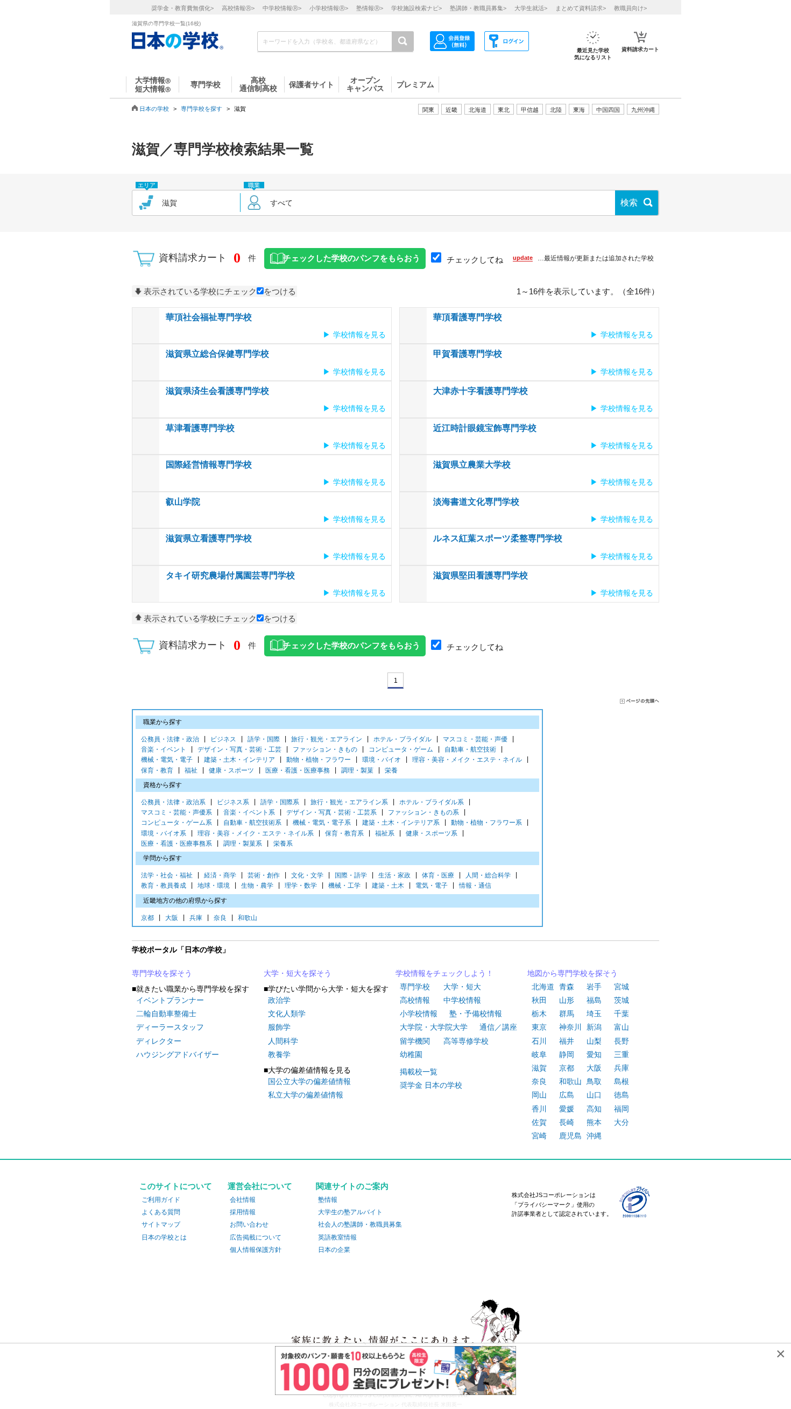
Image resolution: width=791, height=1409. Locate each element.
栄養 (391, 770)
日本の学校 (154, 108)
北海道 (477, 110)
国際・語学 (351, 875)
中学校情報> (282, 8)
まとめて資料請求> (580, 8)
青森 (566, 986)
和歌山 (247, 918)
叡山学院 (183, 501)
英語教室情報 (337, 1237)
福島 (594, 1000)
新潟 (594, 1027)
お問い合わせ (249, 1224)
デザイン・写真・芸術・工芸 (239, 749)
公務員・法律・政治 (170, 739)
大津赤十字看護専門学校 (480, 390)
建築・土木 (388, 885)
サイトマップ (161, 1224)
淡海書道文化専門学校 (476, 501)
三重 (621, 1054)
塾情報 (327, 1199)
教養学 (279, 1054)
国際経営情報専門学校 (209, 464)
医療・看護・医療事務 (297, 770)
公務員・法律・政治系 (173, 802)
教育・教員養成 (163, 885)
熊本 (594, 1122)
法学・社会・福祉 (167, 875)
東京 (539, 1027)
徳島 (621, 1095)
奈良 (220, 918)
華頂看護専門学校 (467, 317)
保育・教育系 (344, 833)
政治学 (279, 1000)
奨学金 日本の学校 (431, 1085)
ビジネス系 (233, 802)
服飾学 (279, 1027)
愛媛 (566, 1108)
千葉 (621, 1013)
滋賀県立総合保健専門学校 (217, 353)
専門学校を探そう (162, 973)
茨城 (621, 1000)
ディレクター (158, 1041)
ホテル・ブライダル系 (431, 802)
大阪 (171, 918)
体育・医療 (438, 875)
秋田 (539, 1000)
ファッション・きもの (325, 749)
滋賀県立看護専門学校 (209, 538)
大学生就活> (530, 8)
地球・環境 (213, 885)
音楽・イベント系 (249, 812)
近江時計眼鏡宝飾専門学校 (484, 428)
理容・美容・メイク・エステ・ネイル (467, 759)
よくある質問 (161, 1212)
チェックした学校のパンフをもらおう (351, 258)
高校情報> (238, 8)
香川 (539, 1108)
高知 (594, 1108)
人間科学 (283, 1041)
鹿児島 (570, 1135)
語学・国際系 (279, 802)
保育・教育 (157, 770)
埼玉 (594, 1013)
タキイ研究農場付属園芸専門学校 (230, 575)
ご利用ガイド (161, 1199)
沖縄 (594, 1135)
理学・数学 (301, 885)
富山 (621, 1027)
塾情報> (369, 8)
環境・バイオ (381, 759)
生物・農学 (257, 885)
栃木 (539, 1013)
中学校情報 (462, 1000)
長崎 (566, 1122)
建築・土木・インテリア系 (401, 822)
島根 (621, 1081)
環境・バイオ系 (163, 833)
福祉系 (384, 833)
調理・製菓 (357, 770)
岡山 (539, 1095)
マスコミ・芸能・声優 (475, 739)
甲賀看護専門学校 (467, 353)
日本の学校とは (164, 1237)
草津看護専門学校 (200, 428)
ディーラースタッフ (170, 1027)
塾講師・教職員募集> (478, 8)
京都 (147, 918)
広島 (566, 1095)
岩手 (594, 986)
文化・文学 (307, 875)
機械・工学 (344, 885)
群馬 (566, 1013)
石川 (539, 1041)
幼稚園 (411, 1054)
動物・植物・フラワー (318, 759)
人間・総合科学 (488, 875)
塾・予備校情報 (475, 1013)
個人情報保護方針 (255, 1250)
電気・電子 (431, 885)
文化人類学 (287, 1013)
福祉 (191, 770)
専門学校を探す (201, 108)
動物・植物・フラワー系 (486, 822)
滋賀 (539, 1068)
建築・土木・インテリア (239, 759)
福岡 (621, 1108)
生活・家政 (394, 875)
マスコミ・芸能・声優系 (176, 812)
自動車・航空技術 (470, 749)
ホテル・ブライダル (402, 739)
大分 (621, 1122)
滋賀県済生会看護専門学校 (217, 390)
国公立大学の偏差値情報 (309, 1081)
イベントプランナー (170, 1000)
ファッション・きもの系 (423, 812)
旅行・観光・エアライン (326, 739)
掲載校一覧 (418, 1071)
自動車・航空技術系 (252, 822)
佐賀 (539, 1122)
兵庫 (195, 918)
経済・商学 (220, 875)
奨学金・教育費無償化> (182, 8)
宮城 (621, 986)
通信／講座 (498, 1027)
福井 (566, 1041)
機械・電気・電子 (167, 759)
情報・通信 (475, 885)
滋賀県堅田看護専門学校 (480, 575)
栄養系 (283, 843)
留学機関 (415, 1041)
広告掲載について (255, 1237)
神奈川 (570, 1027)
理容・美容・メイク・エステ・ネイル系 (255, 833)
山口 (594, 1095)
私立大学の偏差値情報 (305, 1095)
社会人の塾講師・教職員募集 (360, 1224)
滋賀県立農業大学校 (472, 464)
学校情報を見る (359, 334)
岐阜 (539, 1054)
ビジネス (223, 739)
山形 (566, 1000)
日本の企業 (334, 1250)
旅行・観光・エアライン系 (349, 802)
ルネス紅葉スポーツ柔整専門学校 (497, 538)
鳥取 (594, 1081)
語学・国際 (264, 739)
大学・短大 (462, 986)
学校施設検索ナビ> (416, 8)
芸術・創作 (264, 875)
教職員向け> (630, 8)
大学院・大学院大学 (434, 1027)
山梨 (594, 1041)
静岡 (566, 1054)
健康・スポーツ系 (431, 833)
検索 (629, 202)
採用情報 (243, 1212)
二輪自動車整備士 (166, 1013)
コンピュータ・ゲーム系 (176, 822)
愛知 (594, 1054)
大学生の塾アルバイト (350, 1212)
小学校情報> (328, 8)
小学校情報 (418, 1013)
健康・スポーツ (231, 770)
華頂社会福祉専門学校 (209, 317)
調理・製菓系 (242, 843)
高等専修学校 (466, 1041)
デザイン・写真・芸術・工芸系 (331, 812)
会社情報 (243, 1199)
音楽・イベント (163, 749)
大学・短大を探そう (297, 973)
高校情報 (415, 1000)
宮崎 (539, 1135)
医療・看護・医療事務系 (176, 843)
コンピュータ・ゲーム (401, 749)
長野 (621, 1041)
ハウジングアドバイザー (177, 1054)
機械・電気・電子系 (322, 822)
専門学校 (415, 986)
